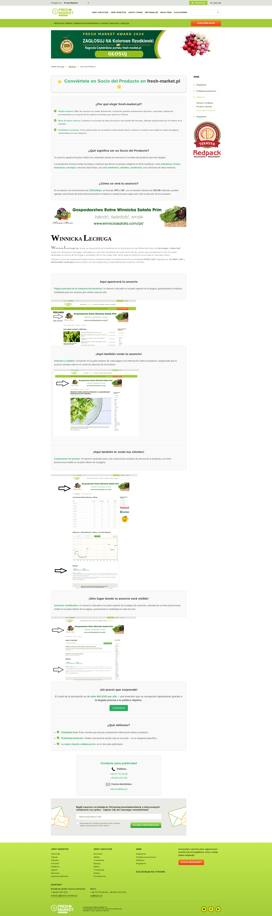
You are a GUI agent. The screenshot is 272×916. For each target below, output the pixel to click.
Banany (97, 863)
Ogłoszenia (180, 12)
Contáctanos (118, 708)
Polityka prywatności (206, 91)
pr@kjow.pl (96, 895)
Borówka (98, 854)
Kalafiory (55, 866)
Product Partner (204, 106)
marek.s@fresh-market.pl (64, 895)
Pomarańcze (100, 876)
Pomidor (55, 863)
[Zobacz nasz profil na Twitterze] (204, 909)
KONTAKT (56, 884)
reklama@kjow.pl (118, 789)
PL (211, 3)
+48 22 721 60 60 (119, 774)
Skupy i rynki (135, 12)
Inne (139, 849)
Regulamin (201, 85)
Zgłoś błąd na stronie (150, 871)
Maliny (96, 866)
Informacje (151, 12)
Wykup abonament (191, 862)
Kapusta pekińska (59, 876)
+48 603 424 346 (118, 778)
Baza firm (166, 12)
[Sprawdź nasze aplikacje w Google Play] (218, 909)
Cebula (54, 857)
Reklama (200, 97)
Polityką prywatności (101, 823)
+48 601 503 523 (59, 892)
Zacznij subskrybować (146, 825)
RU (220, 3)
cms (93, 910)
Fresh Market (71, 3)
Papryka (55, 860)
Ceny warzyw (118, 12)
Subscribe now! (206, 23)
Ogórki (54, 870)
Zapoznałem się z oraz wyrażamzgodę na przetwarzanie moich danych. (100, 824)
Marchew (55, 873)
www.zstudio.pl (102, 910)
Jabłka (97, 857)
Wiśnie (97, 873)
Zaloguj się (200, 3)
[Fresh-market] (63, 12)
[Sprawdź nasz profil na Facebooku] (211, 909)
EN (215, 3)
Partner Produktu (204, 103)
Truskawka (99, 860)
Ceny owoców (100, 12)
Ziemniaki (55, 854)
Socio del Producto (205, 110)
